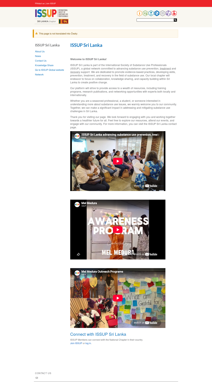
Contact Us (40, 60)
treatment (165, 68)
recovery (75, 72)
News (38, 56)
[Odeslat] (175, 20)
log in (88, 343)
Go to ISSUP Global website (49, 69)
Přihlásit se (39, 3)
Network (39, 74)
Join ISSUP (51, 3)
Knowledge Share (44, 65)
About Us (40, 51)
